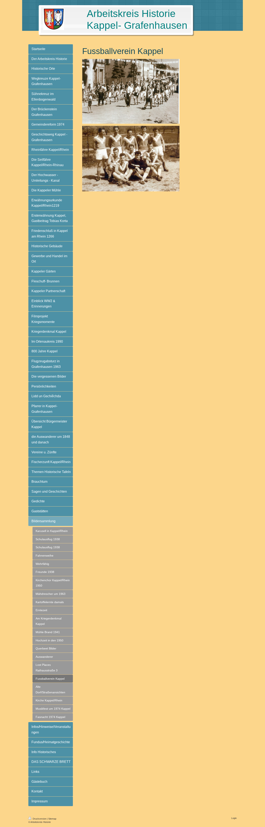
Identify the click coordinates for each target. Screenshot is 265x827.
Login (234, 818)
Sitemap (52, 818)
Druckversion (39, 818)
